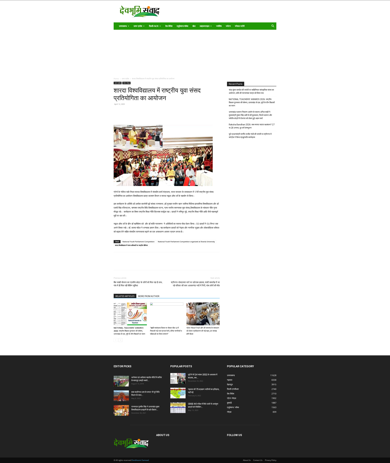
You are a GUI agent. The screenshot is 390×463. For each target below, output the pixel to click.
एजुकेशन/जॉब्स (182, 26)
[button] (272, 26)
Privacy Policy (270, 460)
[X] (131, 116)
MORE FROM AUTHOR (148, 296)
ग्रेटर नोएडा (126, 83)
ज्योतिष (219, 26)
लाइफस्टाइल (204, 26)
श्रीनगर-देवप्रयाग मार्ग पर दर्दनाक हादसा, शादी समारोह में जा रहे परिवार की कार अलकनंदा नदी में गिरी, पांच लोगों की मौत (195, 284)
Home (116, 78)
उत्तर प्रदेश (138, 26)
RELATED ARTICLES (125, 296)
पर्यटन (228, 26)
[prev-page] (115, 340)
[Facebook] (124, 116)
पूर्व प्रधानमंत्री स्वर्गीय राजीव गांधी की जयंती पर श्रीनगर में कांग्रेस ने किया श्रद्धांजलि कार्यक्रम (250, 135)
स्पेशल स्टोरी (240, 26)
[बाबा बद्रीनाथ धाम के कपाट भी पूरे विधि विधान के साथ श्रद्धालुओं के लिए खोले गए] (121, 395)
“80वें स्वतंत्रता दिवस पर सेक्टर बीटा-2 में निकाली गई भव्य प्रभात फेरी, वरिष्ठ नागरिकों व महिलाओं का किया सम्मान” (166, 331)
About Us (247, 460)
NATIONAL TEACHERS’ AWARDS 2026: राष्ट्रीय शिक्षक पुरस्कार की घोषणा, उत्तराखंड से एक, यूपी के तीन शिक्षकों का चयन (129, 331)
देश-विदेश (168, 26)
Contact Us (257, 460)
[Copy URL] (117, 116)
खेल (193, 26)
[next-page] (120, 340)
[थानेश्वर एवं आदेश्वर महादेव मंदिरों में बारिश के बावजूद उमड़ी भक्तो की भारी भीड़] (121, 381)
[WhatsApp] (138, 116)
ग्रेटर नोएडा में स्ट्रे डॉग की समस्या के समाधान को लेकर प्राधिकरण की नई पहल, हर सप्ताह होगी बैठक (202, 331)
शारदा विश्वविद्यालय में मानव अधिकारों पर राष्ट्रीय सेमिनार (131, 245)
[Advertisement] (195, 52)
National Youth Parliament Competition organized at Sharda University (186, 241)
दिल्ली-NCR (153, 26)
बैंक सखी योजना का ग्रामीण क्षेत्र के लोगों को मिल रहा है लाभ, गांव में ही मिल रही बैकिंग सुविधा (138, 284)
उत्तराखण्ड (123, 26)
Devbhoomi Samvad (140, 460)
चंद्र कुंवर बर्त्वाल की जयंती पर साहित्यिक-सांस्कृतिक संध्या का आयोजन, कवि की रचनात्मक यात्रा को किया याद (251, 91)
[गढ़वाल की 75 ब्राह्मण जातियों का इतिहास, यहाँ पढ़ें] (178, 393)
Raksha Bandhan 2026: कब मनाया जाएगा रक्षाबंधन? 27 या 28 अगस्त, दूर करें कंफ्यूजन (252, 126)
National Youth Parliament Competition (138, 241)
